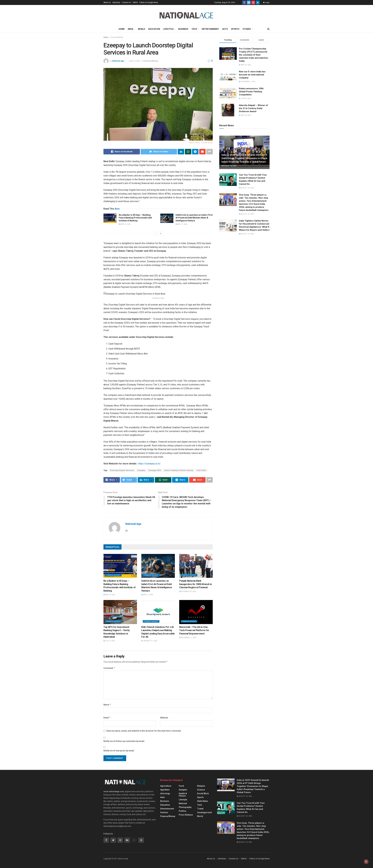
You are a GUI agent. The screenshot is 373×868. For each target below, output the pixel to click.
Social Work (203, 793)
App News (165, 790)
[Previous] (155, 234)
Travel (200, 808)
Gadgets (183, 790)
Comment (109, 668)
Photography (185, 807)
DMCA (135, 2)
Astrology (165, 793)
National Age (118, 61)
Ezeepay (141, 470)
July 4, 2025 (110, 641)
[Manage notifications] (366, 861)
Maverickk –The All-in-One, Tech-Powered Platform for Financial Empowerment (194, 630)
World (141, 29)
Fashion (164, 812)
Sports (235, 29)
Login (267, 2)
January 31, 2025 (150, 641)
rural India (201, 470)
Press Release (186, 815)
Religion (201, 786)
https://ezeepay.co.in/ (149, 463)
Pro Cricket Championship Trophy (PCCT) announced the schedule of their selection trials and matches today (253, 54)
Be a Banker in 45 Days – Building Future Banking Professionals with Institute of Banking (135, 218)
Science (201, 790)
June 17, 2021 (134, 61)
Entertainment (210, 29)
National (183, 803)
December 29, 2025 (188, 591)
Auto (225, 29)
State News (202, 801)
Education (154, 29)
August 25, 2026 (229, 166)
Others (247, 29)
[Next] (161, 234)
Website (164, 718)
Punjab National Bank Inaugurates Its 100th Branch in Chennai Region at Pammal (195, 584)
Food (181, 786)
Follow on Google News (148, 2)
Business (183, 29)
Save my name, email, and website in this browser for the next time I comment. (143, 731)
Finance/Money (117, 37)
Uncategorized (204, 812)
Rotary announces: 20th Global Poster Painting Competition (251, 91)
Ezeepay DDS (155, 470)
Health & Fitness (183, 794)
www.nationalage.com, (113, 791)
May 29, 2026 (125, 224)
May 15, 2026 (182, 224)
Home (122, 29)
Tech (194, 29)
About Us (107, 2)
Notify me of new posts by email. (118, 750)
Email (107, 717)
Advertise (116, 2)
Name (107, 704)
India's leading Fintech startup (178, 470)
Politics (182, 811)
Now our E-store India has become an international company (252, 74)
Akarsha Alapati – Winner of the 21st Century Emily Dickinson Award (253, 108)
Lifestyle (168, 29)
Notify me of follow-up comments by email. (124, 741)
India (130, 29)
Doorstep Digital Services (122, 470)
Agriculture (165, 786)
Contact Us (126, 2)
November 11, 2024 (188, 637)
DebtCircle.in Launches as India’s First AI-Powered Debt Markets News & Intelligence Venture (194, 218)
